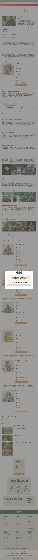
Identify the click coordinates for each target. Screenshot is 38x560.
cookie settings (18, 282)
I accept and (19, 282)
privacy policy (24, 282)
